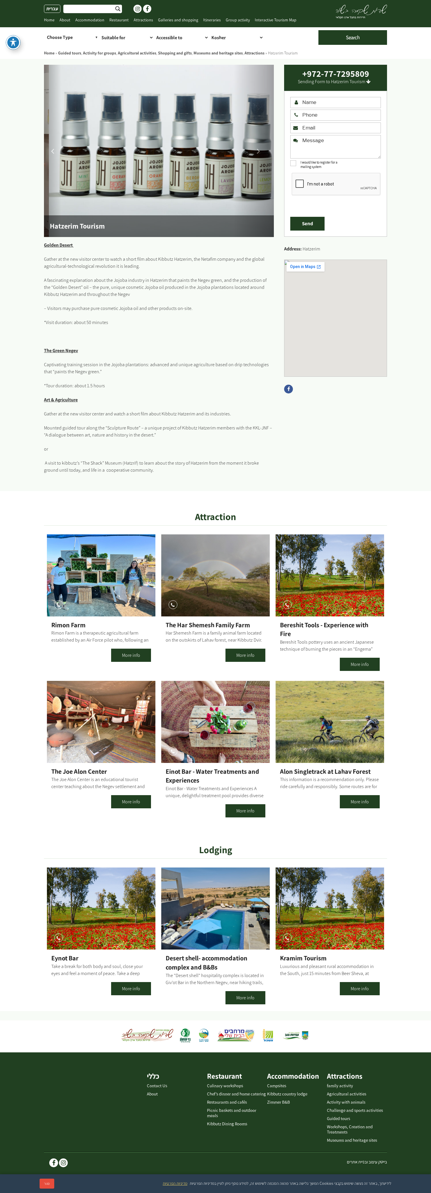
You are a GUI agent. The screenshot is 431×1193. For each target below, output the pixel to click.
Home (49, 20)
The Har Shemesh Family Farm (208, 625)
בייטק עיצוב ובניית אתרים (367, 1162)
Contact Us (157, 1085)
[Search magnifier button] (118, 9)
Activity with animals (346, 1102)
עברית (52, 8)
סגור (47, 1184)
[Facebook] (53, 1163)
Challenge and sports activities (355, 1110)
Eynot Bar (65, 958)
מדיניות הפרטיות (175, 1183)
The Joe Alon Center (79, 772)
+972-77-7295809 (335, 73)
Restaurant (119, 20)
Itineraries (212, 20)
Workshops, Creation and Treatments (350, 1129)
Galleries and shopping (178, 20)
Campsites (276, 1085)
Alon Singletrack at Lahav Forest (325, 772)
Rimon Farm (68, 625)
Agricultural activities (137, 53)
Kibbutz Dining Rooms (227, 1123)
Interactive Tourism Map (275, 20)
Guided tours (69, 53)
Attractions (143, 20)
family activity (340, 1085)
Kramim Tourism (303, 958)
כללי (153, 1076)
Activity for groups (99, 53)
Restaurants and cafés (227, 1102)
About (65, 20)
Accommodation (89, 20)
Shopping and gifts (175, 53)
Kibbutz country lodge (287, 1094)
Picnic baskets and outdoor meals (231, 1113)
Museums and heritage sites (218, 53)
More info (131, 655)
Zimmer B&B (278, 1102)
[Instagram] (63, 1163)
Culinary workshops (225, 1085)
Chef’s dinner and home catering (236, 1094)
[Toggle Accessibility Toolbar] (13, 42)
